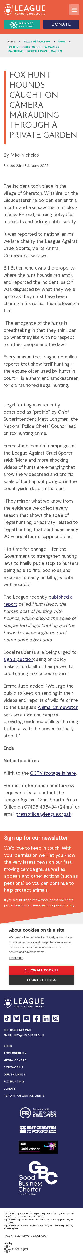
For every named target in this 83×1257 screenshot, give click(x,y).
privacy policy (64, 905)
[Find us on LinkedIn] (46, 1018)
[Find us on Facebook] (36, 1018)
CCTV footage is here (53, 773)
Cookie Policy (12, 1236)
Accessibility (15, 1053)
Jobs (8, 1046)
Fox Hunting (14, 1081)
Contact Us (13, 1067)
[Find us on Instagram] (55, 1018)
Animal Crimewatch (58, 707)
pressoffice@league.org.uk (43, 814)
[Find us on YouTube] (26, 1018)
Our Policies (14, 1074)
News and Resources (37, 41)
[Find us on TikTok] (7, 1018)
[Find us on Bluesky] (16, 1018)
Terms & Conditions (34, 1236)
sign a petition (18, 659)
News (61, 41)
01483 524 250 (20, 1030)
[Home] (24, 9)
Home (11, 41)
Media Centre (15, 1060)
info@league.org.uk (29, 1035)
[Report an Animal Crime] (22, 24)
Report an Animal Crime (24, 1096)
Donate (61, 25)
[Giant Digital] (41, 1249)
